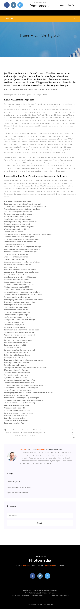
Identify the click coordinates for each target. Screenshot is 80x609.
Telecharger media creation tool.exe (17, 363)
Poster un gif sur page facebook (16, 415)
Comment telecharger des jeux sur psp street (20, 214)
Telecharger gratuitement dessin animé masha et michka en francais (28, 393)
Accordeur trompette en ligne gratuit (17, 224)
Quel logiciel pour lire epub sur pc (16, 375)
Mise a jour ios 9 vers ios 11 (14, 408)
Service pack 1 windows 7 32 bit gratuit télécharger (22, 247)
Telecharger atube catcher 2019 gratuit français (40, 590)
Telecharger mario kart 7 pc (14, 423)
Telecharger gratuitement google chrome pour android (23, 300)
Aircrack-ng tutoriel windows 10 (15, 327)
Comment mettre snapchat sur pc (16, 315)
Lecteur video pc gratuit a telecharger (17, 282)
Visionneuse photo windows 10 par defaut (19, 380)
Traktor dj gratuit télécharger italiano (17, 355)
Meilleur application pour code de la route (19, 332)
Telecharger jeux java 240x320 (15, 345)
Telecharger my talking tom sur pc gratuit (19, 227)
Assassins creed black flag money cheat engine (21, 398)
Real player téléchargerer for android (17, 202)
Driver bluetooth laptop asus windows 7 (18, 212)
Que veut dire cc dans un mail (14, 259)
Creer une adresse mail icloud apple (17, 373)
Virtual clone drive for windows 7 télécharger (20, 277)
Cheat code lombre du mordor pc (16, 257)
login (62, 5)
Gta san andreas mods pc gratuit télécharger (20, 403)
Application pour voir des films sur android (19, 335)
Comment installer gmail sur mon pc (17, 297)
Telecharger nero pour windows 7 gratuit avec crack (22, 204)
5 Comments (52, 90)
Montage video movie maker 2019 (16, 287)
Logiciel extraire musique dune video (17, 353)
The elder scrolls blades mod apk (16, 395)
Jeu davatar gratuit (13, 482)
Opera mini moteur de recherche (18, 493)
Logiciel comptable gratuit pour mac (17, 312)
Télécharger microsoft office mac (16, 370)
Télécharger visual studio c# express (17, 305)
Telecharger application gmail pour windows (20, 302)
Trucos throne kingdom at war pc (16, 310)
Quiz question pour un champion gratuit (18, 340)
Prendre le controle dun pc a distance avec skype (22, 209)
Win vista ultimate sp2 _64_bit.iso (16, 229)
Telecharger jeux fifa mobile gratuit (16, 405)
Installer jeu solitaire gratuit (14, 244)
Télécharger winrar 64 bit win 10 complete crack (21, 330)
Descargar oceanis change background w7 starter (22, 262)
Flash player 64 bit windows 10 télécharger (19, 320)
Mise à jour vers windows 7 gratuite (17, 280)
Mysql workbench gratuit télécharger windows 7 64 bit (24, 400)
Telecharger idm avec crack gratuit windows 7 (20, 269)
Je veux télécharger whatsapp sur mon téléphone (22, 292)
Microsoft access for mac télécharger (18, 390)
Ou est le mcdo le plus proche (15, 365)
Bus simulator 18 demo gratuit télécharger (27, 595)
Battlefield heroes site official (15, 337)
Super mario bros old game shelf (16, 254)
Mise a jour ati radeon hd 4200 (15, 358)
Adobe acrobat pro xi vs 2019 (15, 275)
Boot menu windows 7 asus (14, 322)
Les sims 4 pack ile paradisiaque (16, 420)
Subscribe (40, 523)
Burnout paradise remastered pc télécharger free (21, 388)
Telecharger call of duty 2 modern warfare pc (20, 222)
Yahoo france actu (10, 267)
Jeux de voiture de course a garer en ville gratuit (21, 272)
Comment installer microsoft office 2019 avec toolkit (23, 295)
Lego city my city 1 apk (12, 347)
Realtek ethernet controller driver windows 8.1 (21, 242)
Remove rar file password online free (17, 264)
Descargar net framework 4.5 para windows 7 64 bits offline (25, 368)
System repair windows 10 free (15, 378)
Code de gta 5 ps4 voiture (13, 232)
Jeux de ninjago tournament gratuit (16, 307)
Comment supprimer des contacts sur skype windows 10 (25, 207)
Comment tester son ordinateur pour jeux (19, 285)
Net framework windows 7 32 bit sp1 (17, 317)
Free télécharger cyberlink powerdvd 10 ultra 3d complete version (28, 234)
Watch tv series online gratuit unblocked (18, 290)
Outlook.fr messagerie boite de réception (19, 237)
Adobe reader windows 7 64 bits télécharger (20, 252)
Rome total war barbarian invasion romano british (21, 239)
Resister (71, 5)
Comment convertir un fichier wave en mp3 (19, 350)
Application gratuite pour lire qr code (17, 217)
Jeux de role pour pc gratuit (14, 325)
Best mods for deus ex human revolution (40, 593)
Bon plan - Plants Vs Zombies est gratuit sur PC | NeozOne (25, 90)
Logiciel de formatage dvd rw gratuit (19, 487)
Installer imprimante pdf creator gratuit (18, 219)
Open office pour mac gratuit (14, 418)
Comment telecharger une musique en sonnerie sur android (25, 385)
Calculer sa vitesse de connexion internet (19, 413)
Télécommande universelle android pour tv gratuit (22, 249)
